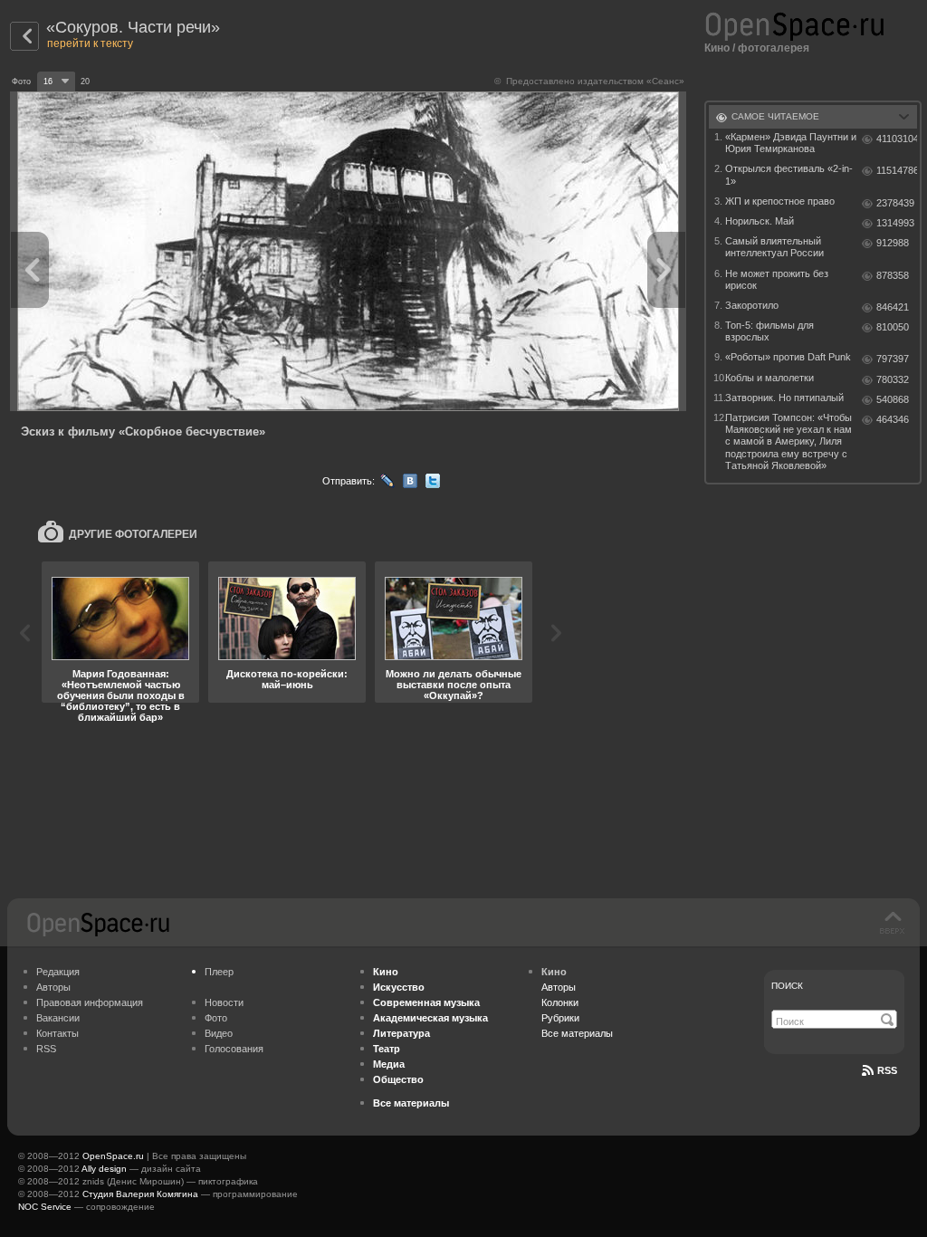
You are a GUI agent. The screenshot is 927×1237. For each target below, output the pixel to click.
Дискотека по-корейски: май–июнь (287, 679)
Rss (887, 1070)
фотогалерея (773, 48)
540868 (892, 399)
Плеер (219, 971)
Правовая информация (89, 1002)
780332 (892, 379)
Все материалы (577, 1033)
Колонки (559, 1002)
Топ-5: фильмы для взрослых (769, 331)
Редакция (58, 971)
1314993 (895, 222)
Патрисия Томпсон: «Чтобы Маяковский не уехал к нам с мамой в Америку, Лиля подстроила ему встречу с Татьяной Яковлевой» (788, 441)
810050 (892, 326)
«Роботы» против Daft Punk (788, 356)
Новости (224, 1002)
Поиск (787, 986)
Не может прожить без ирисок (776, 279)
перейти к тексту (90, 43)
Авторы (53, 987)
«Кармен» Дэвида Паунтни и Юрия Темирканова (790, 142)
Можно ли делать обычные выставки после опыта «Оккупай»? (453, 684)
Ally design (104, 1169)
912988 (892, 242)
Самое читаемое (775, 116)
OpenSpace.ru (113, 1156)
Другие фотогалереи (133, 534)
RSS (46, 1048)
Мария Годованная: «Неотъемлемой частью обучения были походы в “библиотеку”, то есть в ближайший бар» (121, 695)
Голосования (234, 1048)
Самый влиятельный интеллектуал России (774, 246)
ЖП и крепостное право (780, 201)
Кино (717, 48)
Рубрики (560, 1017)
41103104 (896, 138)
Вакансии (58, 1017)
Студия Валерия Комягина (140, 1194)
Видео (219, 1033)
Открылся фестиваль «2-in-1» (789, 174)
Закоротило (752, 305)
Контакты (57, 1033)
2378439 (895, 202)
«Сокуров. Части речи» (133, 27)
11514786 (896, 170)
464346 (892, 419)
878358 (892, 275)
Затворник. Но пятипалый (784, 397)
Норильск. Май (759, 221)
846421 (892, 307)
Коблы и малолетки (769, 377)
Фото (216, 1017)
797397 (892, 358)
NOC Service (45, 1207)
